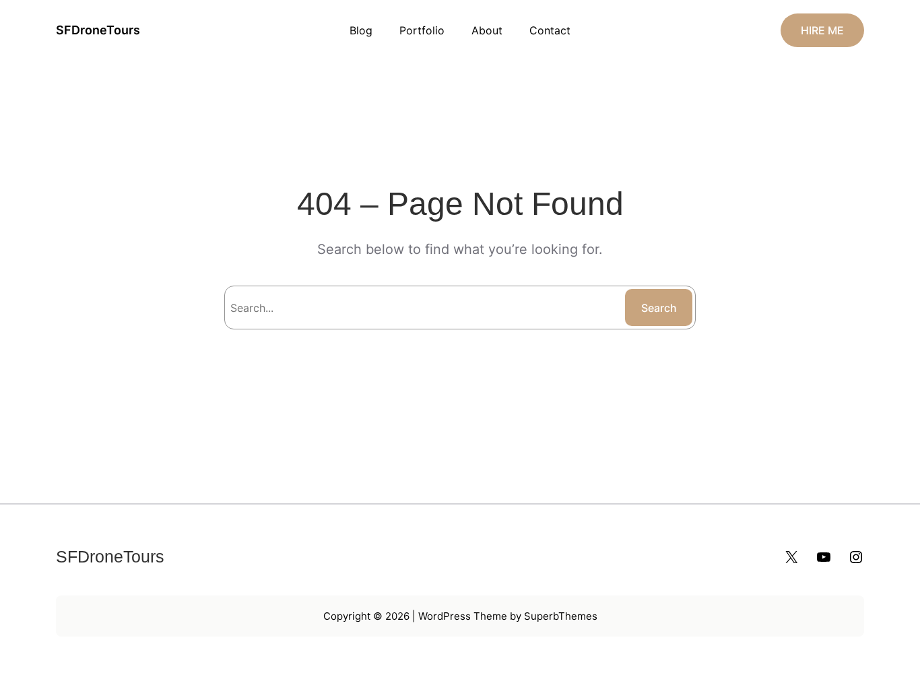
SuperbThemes (560, 616)
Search (659, 308)
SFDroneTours (98, 30)
